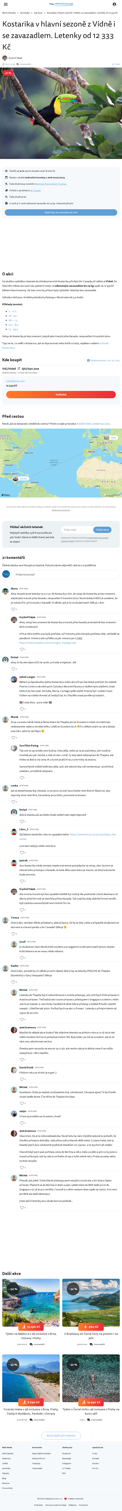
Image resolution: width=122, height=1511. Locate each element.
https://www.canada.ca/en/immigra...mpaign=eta (47, 643)
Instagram (66, 1463)
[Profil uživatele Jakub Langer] (14, 679)
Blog (4, 1478)
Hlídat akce (102, 530)
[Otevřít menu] (6, 4)
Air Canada (35, 190)
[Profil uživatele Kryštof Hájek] (14, 620)
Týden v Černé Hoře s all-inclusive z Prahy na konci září (91, 1411)
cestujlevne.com (15, 381)
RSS (64, 1473)
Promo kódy (7, 1488)
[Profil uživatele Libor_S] (14, 832)
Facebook (66, 1453)
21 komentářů (25, 64)
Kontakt (95, 1458)
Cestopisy (36, 1463)
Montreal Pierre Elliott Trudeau (50, 184)
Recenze (5, 1483)
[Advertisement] (61, 245)
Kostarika (25, 13)
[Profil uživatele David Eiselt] (14, 1070)
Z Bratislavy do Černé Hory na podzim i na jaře (91, 1336)
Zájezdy (5, 1473)
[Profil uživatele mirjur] (14, 1114)
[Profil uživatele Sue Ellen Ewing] (14, 748)
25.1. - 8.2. (14, 325)
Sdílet (117, 64)
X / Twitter (66, 1468)
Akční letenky (9, 13)
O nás (94, 1453)
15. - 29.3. (13, 329)
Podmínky (38, 1505)
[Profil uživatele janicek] (14, 863)
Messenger (66, 1458)
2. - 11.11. (13, 311)
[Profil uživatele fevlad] (5, 660)
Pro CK (95, 1468)
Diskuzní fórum (38, 1458)
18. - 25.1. (13, 316)
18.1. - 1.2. (13, 320)
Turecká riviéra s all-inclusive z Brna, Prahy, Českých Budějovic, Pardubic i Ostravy (30, 1411)
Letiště (5, 1463)
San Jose (38, 13)
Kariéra (95, 1463)
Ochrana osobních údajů (55, 1505)
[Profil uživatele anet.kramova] (14, 1030)
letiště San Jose (101, 424)
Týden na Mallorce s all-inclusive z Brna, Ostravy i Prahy (31, 1336)
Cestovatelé (37, 1468)
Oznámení (83, 1505)
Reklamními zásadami (61, 510)
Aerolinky (6, 1468)
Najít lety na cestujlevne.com (61, 212)
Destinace (6, 1458)
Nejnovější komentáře (41, 1453)
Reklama (72, 1505)
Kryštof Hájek (15, 58)
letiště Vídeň (84, 424)
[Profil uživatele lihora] (5, 591)
